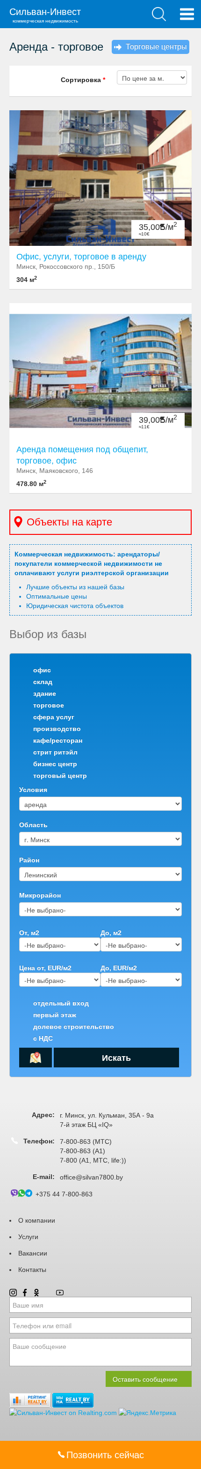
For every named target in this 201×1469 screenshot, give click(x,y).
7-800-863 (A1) (82, 1151)
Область (33, 825)
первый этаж (54, 1015)
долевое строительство (73, 1026)
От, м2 (29, 932)
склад (42, 681)
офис (42, 670)
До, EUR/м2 (118, 968)
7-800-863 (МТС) (86, 1141)
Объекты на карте (69, 522)
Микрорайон (40, 895)
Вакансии (32, 1253)
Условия (33, 789)
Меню (187, 14)
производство (57, 728)
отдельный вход (61, 1003)
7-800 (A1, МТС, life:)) (93, 1160)
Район (29, 860)
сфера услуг (53, 717)
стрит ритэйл (55, 752)
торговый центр (60, 775)
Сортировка (83, 80)
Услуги (28, 1237)
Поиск (159, 14)
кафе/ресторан (57, 740)
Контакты (32, 1269)
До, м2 (111, 932)
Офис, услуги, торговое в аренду (81, 256)
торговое (48, 705)
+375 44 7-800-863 (64, 1194)
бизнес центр (55, 764)
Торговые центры (156, 47)
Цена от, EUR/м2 (45, 968)
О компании (36, 1220)
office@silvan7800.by (91, 1177)
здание (44, 693)
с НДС (43, 1038)
